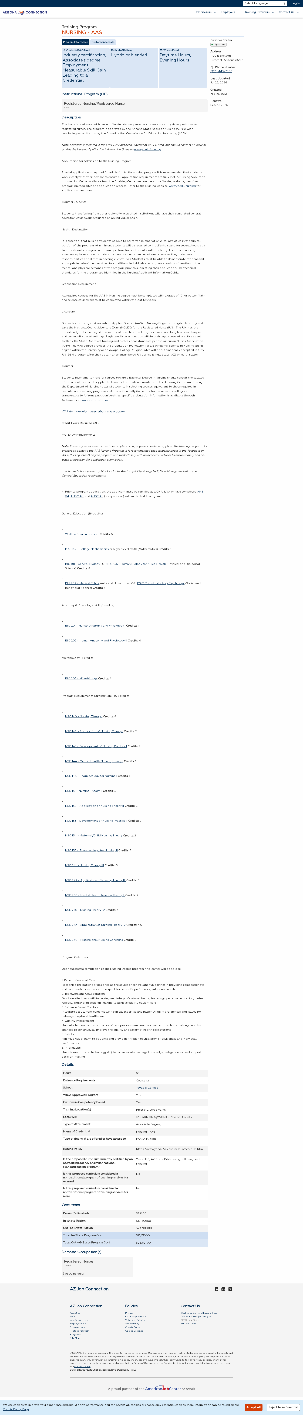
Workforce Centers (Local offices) (199, 1313)
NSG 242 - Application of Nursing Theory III (95, 880)
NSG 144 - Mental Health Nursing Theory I (94, 761)
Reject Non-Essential (283, 1407)
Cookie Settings (134, 1331)
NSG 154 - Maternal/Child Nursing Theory (93, 835)
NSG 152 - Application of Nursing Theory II (94, 806)
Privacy (129, 1313)
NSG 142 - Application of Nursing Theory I (94, 731)
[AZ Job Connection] (25, 12)
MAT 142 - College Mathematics (87, 549)
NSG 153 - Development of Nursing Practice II (96, 821)
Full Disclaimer (82, 1366)
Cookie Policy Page (16, 1409)
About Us (75, 1313)
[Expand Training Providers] (273, 12)
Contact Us (286, 12)
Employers (228, 12)
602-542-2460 (189, 1324)
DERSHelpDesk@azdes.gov (196, 1316)
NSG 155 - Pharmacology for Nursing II (91, 850)
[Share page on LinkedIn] (223, 1289)
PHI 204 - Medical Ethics (82, 583)
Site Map (75, 1338)
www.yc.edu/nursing (147, 149)
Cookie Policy (132, 1327)
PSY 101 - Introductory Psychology (160, 583)
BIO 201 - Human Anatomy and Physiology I (95, 625)
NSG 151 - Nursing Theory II (83, 791)
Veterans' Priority (135, 1320)
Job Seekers (203, 12)
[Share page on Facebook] (216, 1289)
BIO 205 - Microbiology (81, 678)
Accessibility (132, 1324)
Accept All (253, 1407)
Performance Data (103, 42)
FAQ (72, 1316)
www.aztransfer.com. (96, 400)
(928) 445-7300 (221, 71)
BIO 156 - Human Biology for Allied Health (136, 564)
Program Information (75, 42)
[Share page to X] (230, 1289)
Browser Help (77, 1327)
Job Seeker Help (79, 1320)
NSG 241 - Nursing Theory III (84, 865)
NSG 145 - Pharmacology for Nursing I (91, 776)
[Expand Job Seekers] (215, 12)
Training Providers (257, 12)
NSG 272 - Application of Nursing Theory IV (95, 925)
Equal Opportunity (135, 1316)
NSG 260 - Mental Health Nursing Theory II (95, 895)
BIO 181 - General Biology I (83, 564)
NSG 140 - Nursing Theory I (83, 716)
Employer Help (78, 1324)
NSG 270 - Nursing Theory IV (85, 910)
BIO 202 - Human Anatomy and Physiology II (96, 640)
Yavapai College (147, 1088)
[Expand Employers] (238, 12)
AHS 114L (97, 496)
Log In (295, 3)
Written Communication (81, 534)
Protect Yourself (79, 1331)
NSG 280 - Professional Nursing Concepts (94, 940)
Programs (75, 1335)
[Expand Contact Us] (298, 12)
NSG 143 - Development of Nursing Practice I (96, 746)
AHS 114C (76, 496)
